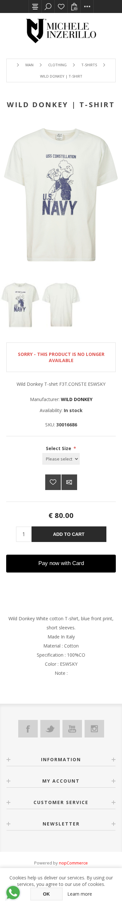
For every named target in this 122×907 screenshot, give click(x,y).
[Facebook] (28, 728)
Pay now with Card (61, 563)
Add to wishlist (53, 482)
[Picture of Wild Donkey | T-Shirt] (20, 305)
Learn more (79, 894)
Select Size (59, 448)
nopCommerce (73, 863)
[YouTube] (72, 728)
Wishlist (61, 6)
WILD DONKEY (76, 399)
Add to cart (69, 534)
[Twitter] (50, 728)
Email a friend (69, 482)
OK (46, 894)
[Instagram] (94, 728)
